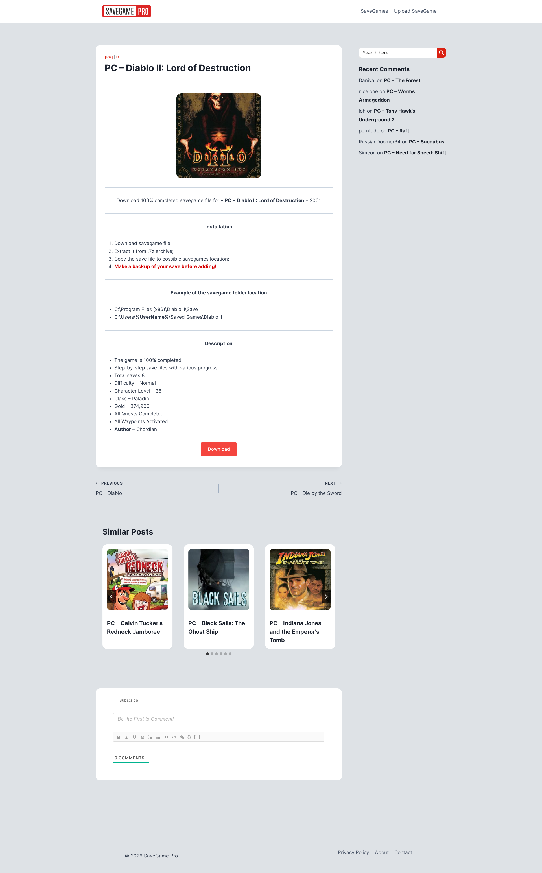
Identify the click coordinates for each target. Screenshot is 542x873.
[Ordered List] (150, 737)
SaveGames (374, 11)
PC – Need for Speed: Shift (415, 153)
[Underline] (135, 737)
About (382, 852)
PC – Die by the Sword (316, 488)
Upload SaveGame (415, 11)
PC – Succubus (427, 142)
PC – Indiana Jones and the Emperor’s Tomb (295, 632)
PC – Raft (398, 131)
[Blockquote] (166, 737)
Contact (403, 852)
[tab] (207, 653)
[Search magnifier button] (441, 53)
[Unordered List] (158, 737)
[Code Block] (174, 737)
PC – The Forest (402, 80)
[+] (197, 737)
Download (219, 449)
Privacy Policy (353, 852)
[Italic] (127, 737)
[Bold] (119, 737)
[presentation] (137, 579)
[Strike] (143, 737)
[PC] (109, 57)
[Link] (182, 737)
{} (189, 737)
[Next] (326, 596)
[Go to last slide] (111, 596)
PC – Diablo (109, 488)
